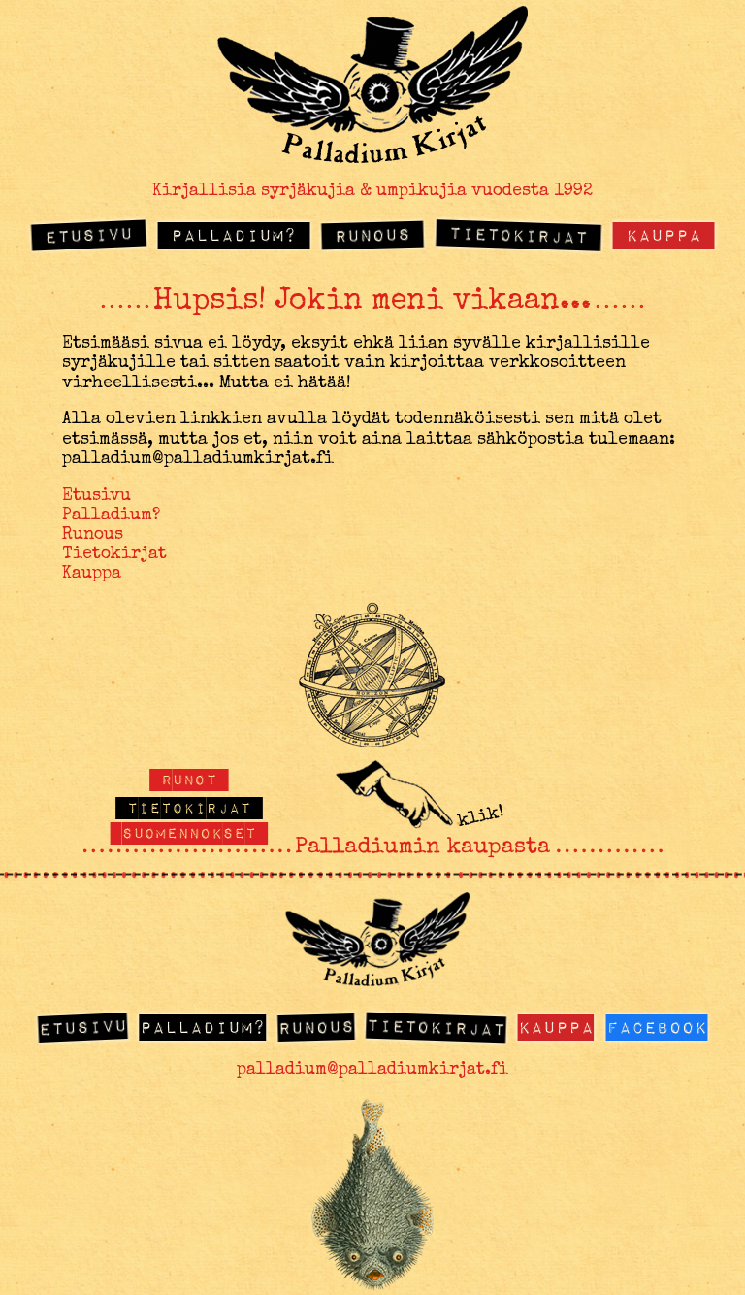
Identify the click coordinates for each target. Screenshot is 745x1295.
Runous (372, 235)
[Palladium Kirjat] (372, 157)
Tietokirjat (517, 235)
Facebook (656, 1026)
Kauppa (663, 234)
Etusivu (89, 235)
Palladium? (233, 234)
